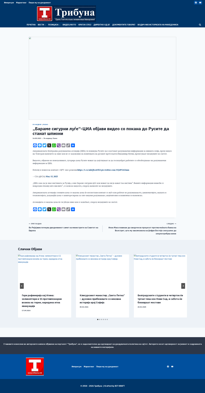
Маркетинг (21, 2)
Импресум (9, 2)
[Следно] (183, 286)
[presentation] (44, 272)
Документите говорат (123, 24)
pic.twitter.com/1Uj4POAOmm (115, 170)
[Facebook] (196, 3)
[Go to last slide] (22, 286)
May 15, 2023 (52, 176)
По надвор (37, 124)
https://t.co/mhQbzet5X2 (89, 170)
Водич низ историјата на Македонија (158, 24)
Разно (45, 124)
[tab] (97, 319)
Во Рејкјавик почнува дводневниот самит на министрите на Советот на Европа (63, 227)
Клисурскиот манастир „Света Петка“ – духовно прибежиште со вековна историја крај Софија (102, 299)
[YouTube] (200, 3)
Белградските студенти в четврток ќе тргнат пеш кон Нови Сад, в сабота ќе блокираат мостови (160, 299)
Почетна (31, 24)
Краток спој (84, 24)
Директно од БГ (101, 24)
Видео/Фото (69, 24)
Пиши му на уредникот (40, 2)
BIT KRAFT (120, 386)
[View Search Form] (200, 25)
